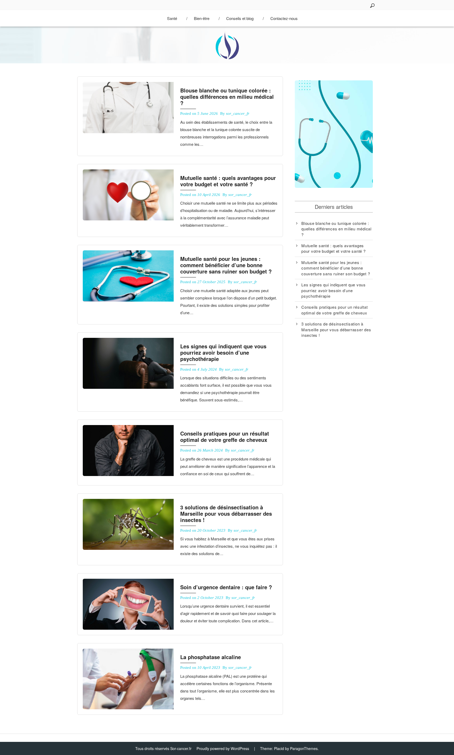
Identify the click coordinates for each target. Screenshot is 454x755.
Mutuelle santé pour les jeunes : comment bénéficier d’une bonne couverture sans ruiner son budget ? (226, 265)
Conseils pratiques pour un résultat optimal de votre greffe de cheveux (224, 436)
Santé (172, 18)
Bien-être (201, 18)
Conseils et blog (240, 18)
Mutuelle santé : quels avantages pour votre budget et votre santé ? (228, 181)
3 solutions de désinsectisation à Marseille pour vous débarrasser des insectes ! (226, 513)
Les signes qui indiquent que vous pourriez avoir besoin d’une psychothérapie (223, 352)
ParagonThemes (304, 748)
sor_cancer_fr (237, 113)
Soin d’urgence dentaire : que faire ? (226, 587)
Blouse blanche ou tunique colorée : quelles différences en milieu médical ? (227, 96)
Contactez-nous (284, 18)
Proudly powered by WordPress (223, 748)
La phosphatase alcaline (210, 657)
